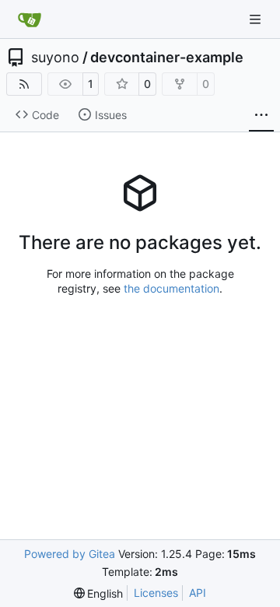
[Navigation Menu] (256, 19)
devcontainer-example (166, 57)
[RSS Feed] (24, 84)
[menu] (99, 593)
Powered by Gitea (69, 553)
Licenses (156, 592)
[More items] (261, 115)
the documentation (171, 288)
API (197, 592)
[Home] (29, 19)
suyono (55, 57)
